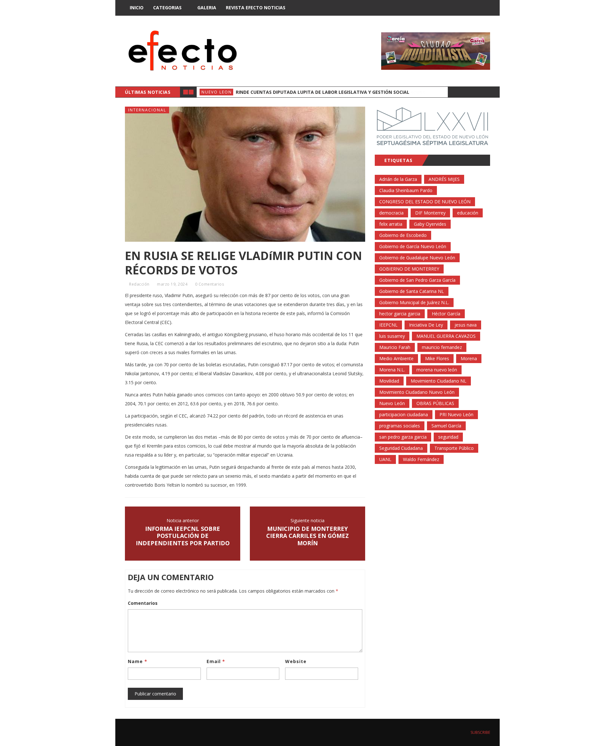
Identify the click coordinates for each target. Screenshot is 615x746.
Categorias (167, 7)
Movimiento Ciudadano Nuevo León (417, 392)
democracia (391, 213)
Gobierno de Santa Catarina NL (411, 291)
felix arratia (390, 224)
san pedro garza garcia (403, 437)
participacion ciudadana (403, 414)
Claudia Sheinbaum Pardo (405, 190)
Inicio (137, 7)
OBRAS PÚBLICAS (435, 403)
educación (467, 213)
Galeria (206, 7)
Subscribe (480, 732)
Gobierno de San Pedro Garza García (417, 280)
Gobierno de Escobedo (403, 235)
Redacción (139, 284)
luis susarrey (392, 336)
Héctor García (446, 314)
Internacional (147, 110)
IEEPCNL (388, 325)
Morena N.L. (392, 370)
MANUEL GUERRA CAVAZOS (446, 336)
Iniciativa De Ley (426, 325)
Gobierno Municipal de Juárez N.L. (414, 302)
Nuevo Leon (216, 92)
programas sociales (399, 426)
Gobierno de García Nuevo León (412, 246)
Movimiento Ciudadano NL (438, 381)
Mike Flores (437, 358)
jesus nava (466, 325)
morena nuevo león (436, 370)
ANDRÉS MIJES (444, 179)
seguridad (448, 437)
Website (296, 661)
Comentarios (143, 603)
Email (216, 661)
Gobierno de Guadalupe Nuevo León (417, 258)
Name (137, 661)
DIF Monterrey (430, 213)
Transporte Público (454, 448)
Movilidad (389, 381)
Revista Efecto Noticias (255, 7)
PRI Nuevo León (456, 414)
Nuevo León (392, 403)
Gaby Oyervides (430, 224)
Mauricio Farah (394, 347)
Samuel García (446, 426)
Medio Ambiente (396, 358)
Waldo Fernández (421, 459)
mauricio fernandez (442, 347)
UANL (385, 459)
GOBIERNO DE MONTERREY (409, 269)
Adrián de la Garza (398, 179)
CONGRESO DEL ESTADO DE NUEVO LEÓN (425, 202)
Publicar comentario (155, 694)
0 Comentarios (209, 284)
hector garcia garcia (399, 314)
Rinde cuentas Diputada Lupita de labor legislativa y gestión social (322, 92)
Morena (469, 358)
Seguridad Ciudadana (401, 448)
